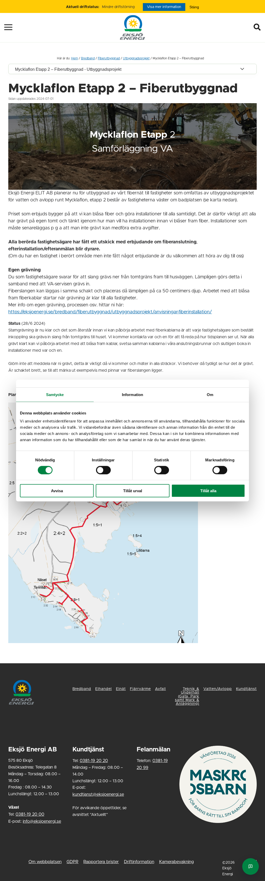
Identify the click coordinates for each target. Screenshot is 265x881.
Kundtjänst (246, 689)
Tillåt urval (132, 491)
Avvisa (57, 491)
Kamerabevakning (176, 862)
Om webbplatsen (45, 862)
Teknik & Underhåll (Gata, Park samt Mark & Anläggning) (187, 696)
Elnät (121, 689)
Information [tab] (132, 394)
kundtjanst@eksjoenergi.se (98, 794)
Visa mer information (164, 7)
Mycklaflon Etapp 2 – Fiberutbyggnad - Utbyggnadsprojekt (68, 69)
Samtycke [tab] (55, 394)
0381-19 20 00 (30, 814)
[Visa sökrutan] (258, 27)
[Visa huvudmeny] (4, 27)
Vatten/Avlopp (217, 689)
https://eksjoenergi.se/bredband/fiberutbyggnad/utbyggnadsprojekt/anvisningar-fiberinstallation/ (110, 312)
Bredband (88, 58)
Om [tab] (210, 394)
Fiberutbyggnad (109, 58)
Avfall (160, 689)
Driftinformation (139, 862)
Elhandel (103, 689)
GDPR (72, 862)
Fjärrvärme (140, 689)
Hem (74, 58)
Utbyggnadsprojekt (136, 58)
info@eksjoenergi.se (42, 821)
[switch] (103, 470)
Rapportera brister (101, 862)
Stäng (194, 7)
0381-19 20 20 (94, 761)
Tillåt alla (208, 491)
